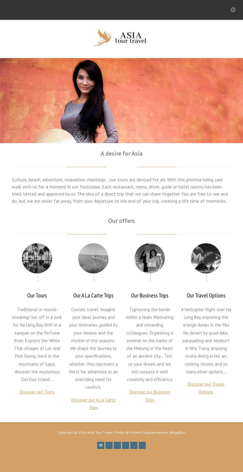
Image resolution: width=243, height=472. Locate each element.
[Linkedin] (117, 445)
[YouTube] (134, 445)
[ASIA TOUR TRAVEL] (121, 45)
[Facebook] (109, 445)
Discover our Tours (37, 392)
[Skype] (125, 445)
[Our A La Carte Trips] (93, 258)
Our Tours (37, 295)
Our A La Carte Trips (93, 295)
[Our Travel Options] (206, 258)
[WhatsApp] (142, 445)
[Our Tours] (37, 258)
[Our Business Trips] (150, 258)
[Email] (100, 445)
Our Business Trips (149, 295)
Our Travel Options (206, 295)
